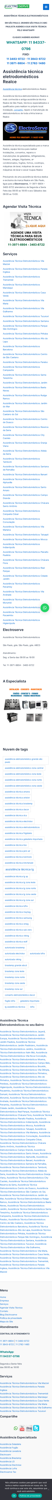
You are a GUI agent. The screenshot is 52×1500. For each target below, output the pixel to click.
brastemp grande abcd (16, 965)
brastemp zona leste (14, 971)
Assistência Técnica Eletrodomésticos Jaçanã (22, 1031)
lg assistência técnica (15, 1007)
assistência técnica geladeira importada (23, 839)
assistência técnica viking (17, 935)
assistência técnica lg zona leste (20, 882)
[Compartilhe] (22, 1428)
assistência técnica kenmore (18, 857)
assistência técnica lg (19, 869)
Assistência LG (7, 1461)
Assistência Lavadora (10, 1451)
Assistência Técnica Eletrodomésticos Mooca (25, 539)
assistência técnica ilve (16, 845)
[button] (44, 607)
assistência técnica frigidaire (18, 833)
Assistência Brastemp (10, 1458)
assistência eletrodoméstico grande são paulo (23, 760)
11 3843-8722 (36, 59)
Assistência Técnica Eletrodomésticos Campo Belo (25, 1063)
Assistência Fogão (9, 1447)
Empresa (4, 1300)
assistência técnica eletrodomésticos (22, 827)
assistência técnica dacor (17, 809)
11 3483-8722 (15, 59)
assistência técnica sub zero (18, 929)
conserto (18, 110)
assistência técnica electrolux (19, 821)
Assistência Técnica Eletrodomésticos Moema (22, 1059)
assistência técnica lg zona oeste (20, 894)
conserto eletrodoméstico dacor (20, 995)
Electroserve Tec (8, 1472)
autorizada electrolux (15, 953)
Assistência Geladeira (10, 1444)
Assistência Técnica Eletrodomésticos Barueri (25, 474)
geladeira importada (29, 1001)
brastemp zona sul (13, 989)
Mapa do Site (6, 1321)
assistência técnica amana (17, 791)
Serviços (4, 1304)
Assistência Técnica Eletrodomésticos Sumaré (25, 607)
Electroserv (5, 1454)
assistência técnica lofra (16, 906)
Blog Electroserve (8, 1314)
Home (3, 1297)
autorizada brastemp (15, 947)
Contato (4, 1311)
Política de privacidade (11, 1318)
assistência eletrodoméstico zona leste (23, 774)
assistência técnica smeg (17, 924)
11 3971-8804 (16, 63)
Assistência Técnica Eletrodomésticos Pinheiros (23, 1073)
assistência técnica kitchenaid (19, 863)
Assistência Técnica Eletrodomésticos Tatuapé (25, 534)
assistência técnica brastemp (18, 803)
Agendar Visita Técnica (11, 1307)
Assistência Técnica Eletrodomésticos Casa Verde (24, 1254)
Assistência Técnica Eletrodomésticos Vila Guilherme (26, 1407)
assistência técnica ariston (17, 797)
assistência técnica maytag (18, 912)
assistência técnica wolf (16, 941)
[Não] (48, 1489)
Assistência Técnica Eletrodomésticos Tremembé (24, 1261)
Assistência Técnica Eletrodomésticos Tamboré (23, 1167)
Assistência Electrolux (10, 1465)
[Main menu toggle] (46, 7)
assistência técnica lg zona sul (19, 900)
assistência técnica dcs (16, 815)
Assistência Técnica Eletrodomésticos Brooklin (23, 1066)
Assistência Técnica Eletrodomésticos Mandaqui (23, 1258)
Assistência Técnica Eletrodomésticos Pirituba (25, 333)
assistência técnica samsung (18, 918)
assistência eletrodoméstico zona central (24, 768)
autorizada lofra (37, 953)
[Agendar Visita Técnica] (26, 230)
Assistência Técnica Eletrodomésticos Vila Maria (23, 1251)
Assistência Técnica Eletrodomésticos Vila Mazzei (24, 1383)
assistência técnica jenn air (17, 851)
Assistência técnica (12, 89)
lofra (32, 1007)
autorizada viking (13, 959)
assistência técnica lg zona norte (20, 888)
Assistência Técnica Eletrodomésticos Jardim (25, 382)
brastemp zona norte (15, 977)
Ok (14, 1496)
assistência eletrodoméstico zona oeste (23, 785)
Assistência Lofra (8, 1468)
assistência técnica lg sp (16, 876)
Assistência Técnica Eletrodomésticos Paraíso (25, 362)
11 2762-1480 (36, 63)
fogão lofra (10, 1001)
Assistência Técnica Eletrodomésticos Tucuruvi (26, 316)
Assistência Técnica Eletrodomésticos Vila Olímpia (24, 1070)
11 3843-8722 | (8, 1344)
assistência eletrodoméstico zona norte (23, 780)
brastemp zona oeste (15, 983)
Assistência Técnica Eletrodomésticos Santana (26, 321)
